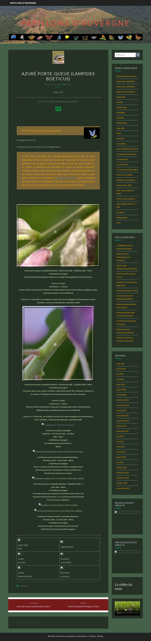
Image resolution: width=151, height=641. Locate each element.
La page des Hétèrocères (126, 154)
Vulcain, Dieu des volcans (126, 76)
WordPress (83, 636)
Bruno (68, 84)
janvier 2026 (121, 395)
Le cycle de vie (122, 159)
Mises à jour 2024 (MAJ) (126, 86)
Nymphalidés (122, 123)
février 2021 (121, 452)
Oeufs (119, 133)
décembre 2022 (123, 415)
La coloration (122, 164)
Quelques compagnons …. (127, 180)
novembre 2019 (123, 478)
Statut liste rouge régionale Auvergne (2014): (58, 101)
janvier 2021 (121, 457)
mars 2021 (121, 446)
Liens (119, 222)
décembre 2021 (123, 431)
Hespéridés (121, 97)
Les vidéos (121, 212)
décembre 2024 (123, 400)
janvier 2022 (121, 426)
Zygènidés (121, 128)
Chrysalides (121, 143)
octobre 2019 (122, 483)
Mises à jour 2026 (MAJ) (126, 81)
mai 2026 (120, 379)
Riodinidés (121, 112)
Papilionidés (121, 107)
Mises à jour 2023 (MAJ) (126, 92)
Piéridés (120, 102)
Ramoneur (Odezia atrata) (127, 290)
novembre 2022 (123, 421)
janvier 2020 (121, 467)
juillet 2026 (121, 369)
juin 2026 (120, 374)
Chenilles (120, 138)
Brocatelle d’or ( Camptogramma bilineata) (123, 257)
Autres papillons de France (127, 149)
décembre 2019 (123, 472)
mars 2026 (121, 384)
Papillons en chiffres (125, 175)
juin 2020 (120, 462)
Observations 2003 (124, 185)
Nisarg (100, 636)
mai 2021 (120, 441)
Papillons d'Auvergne (23, 2)
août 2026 (120, 363)
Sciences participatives (126, 199)
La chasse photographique (127, 169)
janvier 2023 (121, 410)
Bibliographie (122, 217)
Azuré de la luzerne (66, 177)
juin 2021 (120, 436)
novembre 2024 (123, 405)
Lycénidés (24, 586)
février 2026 (121, 389)
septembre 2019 (123, 488)
